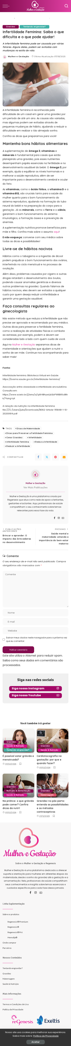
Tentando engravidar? (34, 27)
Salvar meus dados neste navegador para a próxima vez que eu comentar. (36, 639)
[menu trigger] (7, 6)
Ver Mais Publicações (35, 487)
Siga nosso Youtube (26, 695)
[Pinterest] (55, 457)
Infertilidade (35, 437)
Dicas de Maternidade (28, 428)
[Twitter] (46, 457)
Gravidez (10, 27)
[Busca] (66, 6)
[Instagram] (59, 518)
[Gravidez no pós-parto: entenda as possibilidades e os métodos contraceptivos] (52, 785)
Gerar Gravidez (14, 437)
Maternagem (47, 795)
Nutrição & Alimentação (19, 791)
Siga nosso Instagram (28, 688)
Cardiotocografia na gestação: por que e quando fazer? (49, 759)
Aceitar (36, 1042)
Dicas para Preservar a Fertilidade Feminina (29, 433)
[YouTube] (63, 518)
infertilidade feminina (17, 442)
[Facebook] (38, 457)
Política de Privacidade (46, 1035)
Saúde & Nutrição (15, 746)
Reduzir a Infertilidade (18, 446)
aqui (56, 232)
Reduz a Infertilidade (46, 442)
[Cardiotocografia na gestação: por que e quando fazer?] (52, 741)
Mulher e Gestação (18, 56)
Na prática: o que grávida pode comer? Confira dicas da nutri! (18, 804)
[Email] (64, 457)
